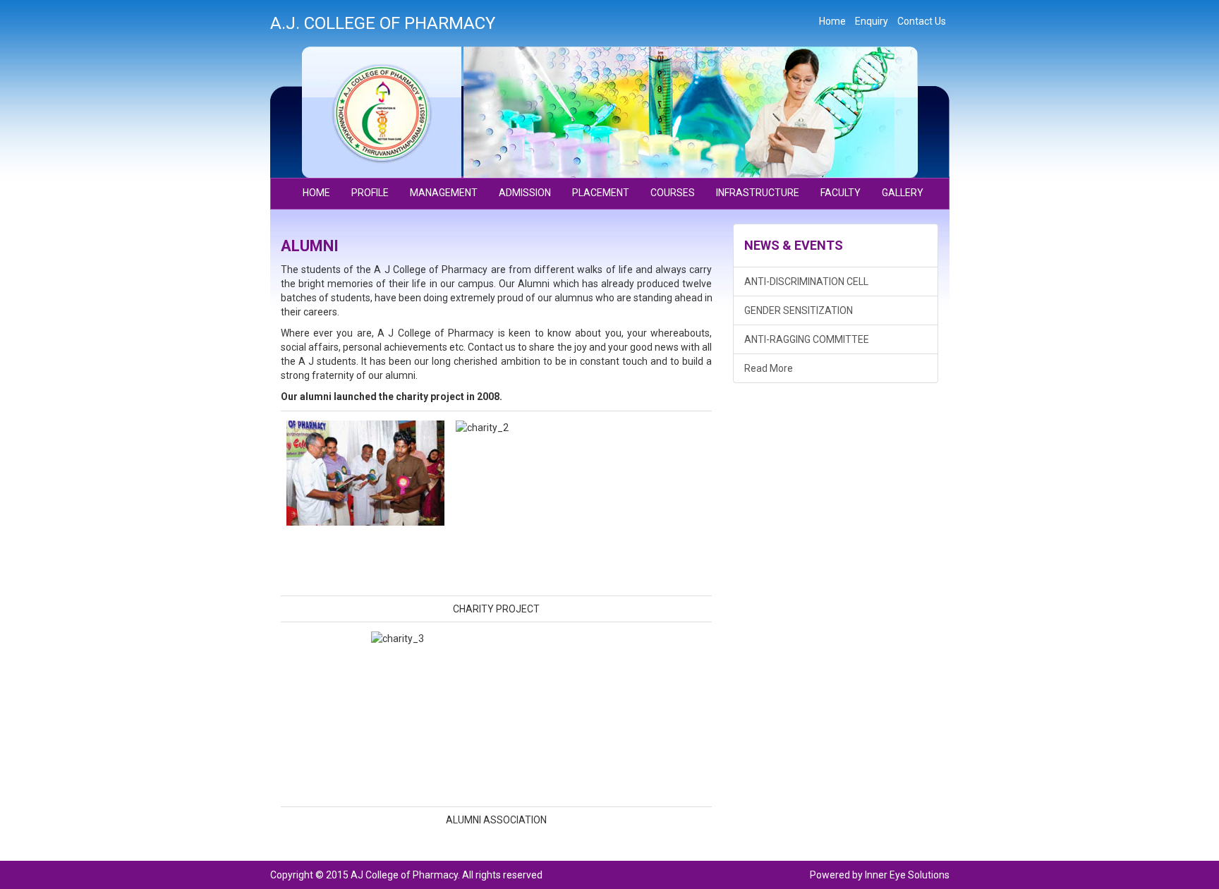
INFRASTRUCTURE (757, 192)
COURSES (672, 192)
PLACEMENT (600, 192)
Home (832, 21)
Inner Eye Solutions (907, 875)
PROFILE (370, 192)
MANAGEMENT (444, 192)
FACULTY (840, 192)
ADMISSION (525, 192)
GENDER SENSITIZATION (798, 310)
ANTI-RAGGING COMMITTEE (806, 339)
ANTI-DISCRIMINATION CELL (806, 281)
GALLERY (902, 192)
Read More (768, 368)
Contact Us (921, 21)
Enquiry (871, 21)
